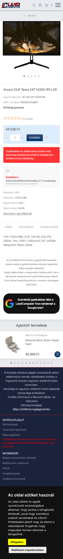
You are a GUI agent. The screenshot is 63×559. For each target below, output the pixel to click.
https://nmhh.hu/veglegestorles (31, 409)
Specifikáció (26, 227)
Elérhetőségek (10, 424)
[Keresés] (34, 5)
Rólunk (6, 468)
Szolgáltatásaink (11, 473)
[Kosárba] (57, 354)
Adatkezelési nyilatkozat (16, 463)
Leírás (8, 227)
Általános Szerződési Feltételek (19, 457)
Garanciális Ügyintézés (15, 429)
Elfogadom (17, 542)
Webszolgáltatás (11, 435)
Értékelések (49, 227)
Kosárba (34, 137)
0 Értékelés (27, 119)
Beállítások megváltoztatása (27, 549)
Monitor (32, 15)
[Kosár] (46, 5)
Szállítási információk (14, 478)
